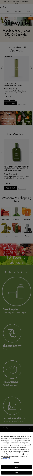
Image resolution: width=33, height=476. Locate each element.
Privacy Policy (6, 458)
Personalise (16, 462)
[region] (16, 454)
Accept (16, 472)
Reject (16, 467)
